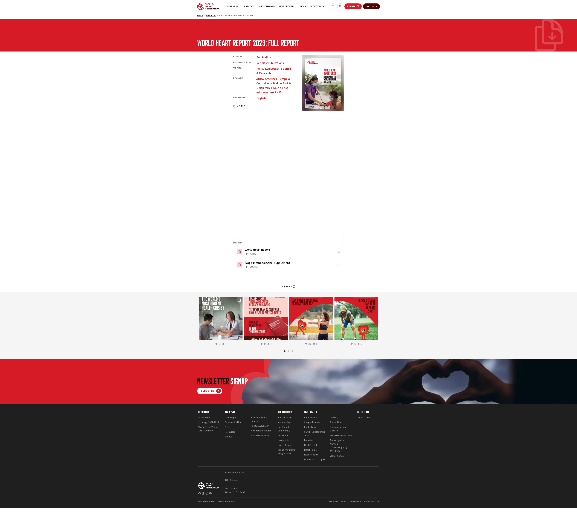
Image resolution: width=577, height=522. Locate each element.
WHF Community (267, 6)
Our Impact (249, 6)
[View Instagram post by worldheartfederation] (239, 336)
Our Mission (232, 6)
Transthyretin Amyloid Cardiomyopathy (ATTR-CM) (338, 446)
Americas (271, 79)
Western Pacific (273, 92)
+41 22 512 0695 (237, 492)
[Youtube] (210, 493)
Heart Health (286, 6)
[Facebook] (199, 493)
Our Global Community (284, 428)
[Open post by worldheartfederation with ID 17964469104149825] (221, 318)
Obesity (334, 417)
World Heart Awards (261, 430)
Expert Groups (285, 445)
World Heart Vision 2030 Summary (208, 428)
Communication (233, 422)
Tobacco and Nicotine (341, 435)
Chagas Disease (312, 422)
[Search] (340, 6)
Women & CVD (337, 456)
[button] (285, 351)
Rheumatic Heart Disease (339, 428)
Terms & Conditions (371, 501)
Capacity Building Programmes (287, 451)
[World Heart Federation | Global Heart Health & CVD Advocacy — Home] (208, 6)
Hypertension (311, 454)
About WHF (204, 417)
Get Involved (317, 6)
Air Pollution (310, 417)
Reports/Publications (270, 63)
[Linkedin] (203, 493)
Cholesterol (310, 427)
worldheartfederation (220, 300)
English (261, 98)
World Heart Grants (261, 435)
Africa (260, 79)
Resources (211, 15)
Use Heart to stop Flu (315, 459)
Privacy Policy (355, 501)
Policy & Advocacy (267, 69)
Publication (263, 57)
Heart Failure (311, 450)
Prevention (336, 422)
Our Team (283, 435)
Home (200, 15)
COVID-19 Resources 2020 (314, 433)
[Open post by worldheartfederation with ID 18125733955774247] (311, 318)
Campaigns (230, 417)
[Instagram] (207, 493)
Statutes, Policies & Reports (337, 501)
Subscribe (207, 391)
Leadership (283, 440)
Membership (284, 422)
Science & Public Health (259, 419)
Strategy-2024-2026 (208, 422)
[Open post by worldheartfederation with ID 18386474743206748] (266, 318)
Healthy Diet (310, 445)
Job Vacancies (285, 417)
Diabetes (308, 440)
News (303, 6)
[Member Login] (333, 6)
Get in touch (363, 417)
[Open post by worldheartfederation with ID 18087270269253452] (356, 318)
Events (228, 436)
